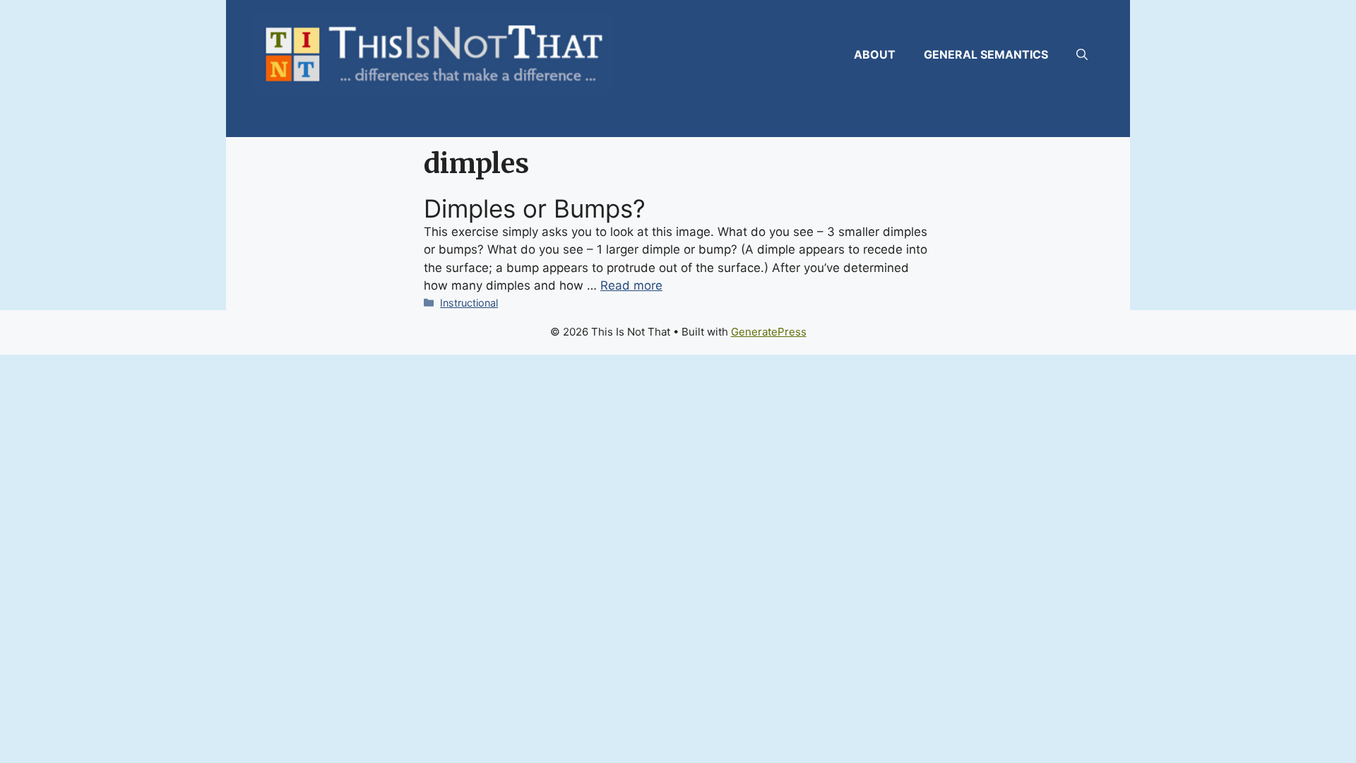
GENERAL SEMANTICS (986, 54)
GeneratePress (769, 331)
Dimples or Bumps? (535, 208)
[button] (1082, 54)
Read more (631, 285)
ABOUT (875, 54)
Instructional (469, 303)
